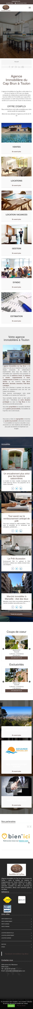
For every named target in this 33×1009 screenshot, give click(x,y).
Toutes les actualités (16, 614)
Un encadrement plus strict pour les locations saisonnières (17, 476)
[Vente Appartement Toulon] (16, 642)
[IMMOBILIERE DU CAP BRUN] (5, 7)
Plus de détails (21, 1005)
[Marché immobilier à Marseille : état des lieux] (16, 583)
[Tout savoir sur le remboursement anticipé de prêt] (16, 503)
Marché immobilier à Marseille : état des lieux (16, 597)
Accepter (11, 1006)
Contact (22, 35)
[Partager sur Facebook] (9, 67)
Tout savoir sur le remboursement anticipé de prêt (16, 518)
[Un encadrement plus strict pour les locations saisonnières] (16, 459)
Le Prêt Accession (16, 558)
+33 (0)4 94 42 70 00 (21, 3)
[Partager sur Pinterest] (16, 67)
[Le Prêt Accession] (16, 545)
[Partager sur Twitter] (12, 67)
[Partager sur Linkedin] (19, 67)
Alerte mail (9, 3)
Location (11, 35)
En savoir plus (16, 151)
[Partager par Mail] (22, 67)
